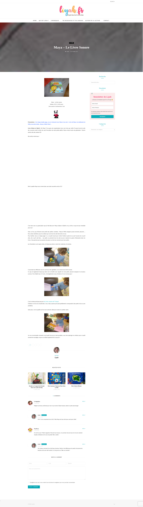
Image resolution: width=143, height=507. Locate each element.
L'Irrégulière (37, 401)
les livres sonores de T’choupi (51, 301)
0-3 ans (71, 42)
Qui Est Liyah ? (44, 20)
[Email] (20, 92)
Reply (83, 401)
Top (114, 504)
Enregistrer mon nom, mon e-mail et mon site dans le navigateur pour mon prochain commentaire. (52, 482)
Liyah (68, 51)
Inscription (102, 116)
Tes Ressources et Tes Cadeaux (72, 20)
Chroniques (55, 20)
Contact (106, 20)
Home (35, 20)
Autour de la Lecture (92, 20)
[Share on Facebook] (20, 81)
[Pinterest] (20, 88)
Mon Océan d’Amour (76, 386)
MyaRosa (36, 428)
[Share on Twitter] (20, 85)
